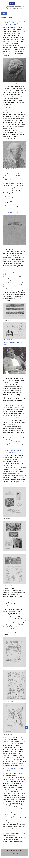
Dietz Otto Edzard (8, 417)
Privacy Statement (18, 853)
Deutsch (3, 17)
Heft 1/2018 (17, 843)
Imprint (8, 853)
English (9, 17)
